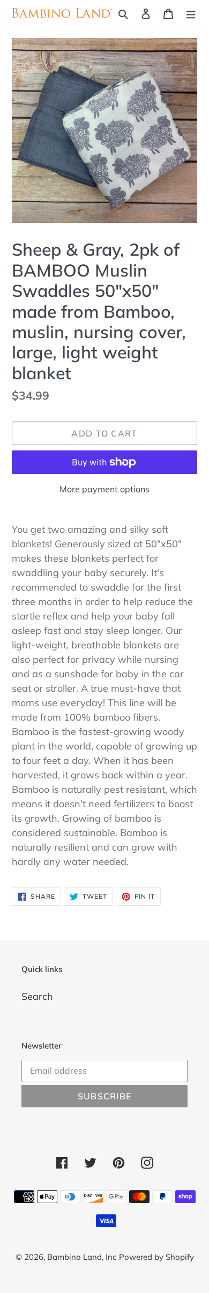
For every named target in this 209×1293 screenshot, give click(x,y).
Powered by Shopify (156, 1257)
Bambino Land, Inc (81, 1257)
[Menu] (191, 13)
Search (37, 996)
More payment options (104, 489)
